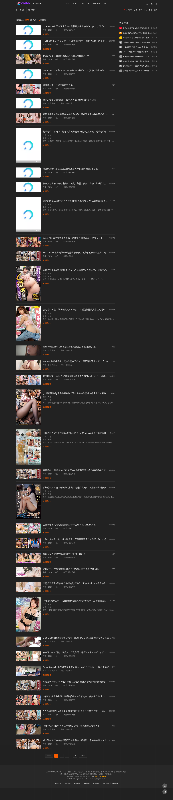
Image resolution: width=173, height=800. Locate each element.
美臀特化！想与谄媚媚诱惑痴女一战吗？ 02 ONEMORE (69, 525)
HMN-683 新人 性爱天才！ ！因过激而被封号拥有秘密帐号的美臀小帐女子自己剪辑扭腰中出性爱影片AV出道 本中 (96, 41)
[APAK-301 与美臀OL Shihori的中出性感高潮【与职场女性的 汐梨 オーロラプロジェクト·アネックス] (28, 74)
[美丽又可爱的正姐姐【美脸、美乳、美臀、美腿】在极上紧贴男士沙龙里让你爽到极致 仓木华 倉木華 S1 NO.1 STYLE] (28, 187)
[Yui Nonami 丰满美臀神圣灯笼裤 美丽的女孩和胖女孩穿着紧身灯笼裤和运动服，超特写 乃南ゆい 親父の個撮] (28, 256)
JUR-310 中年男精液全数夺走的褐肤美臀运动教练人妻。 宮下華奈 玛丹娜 (77, 26)
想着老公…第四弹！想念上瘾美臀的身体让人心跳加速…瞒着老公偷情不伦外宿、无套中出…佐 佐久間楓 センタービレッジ (101, 131)
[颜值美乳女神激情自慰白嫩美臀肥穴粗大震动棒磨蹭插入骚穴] (28, 572)
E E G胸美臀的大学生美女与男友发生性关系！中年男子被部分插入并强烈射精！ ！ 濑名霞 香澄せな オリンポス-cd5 (98, 711)
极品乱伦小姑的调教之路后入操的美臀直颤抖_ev (66, 56)
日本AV (76, 3)
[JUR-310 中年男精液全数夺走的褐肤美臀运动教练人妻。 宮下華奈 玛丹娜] (28, 30)
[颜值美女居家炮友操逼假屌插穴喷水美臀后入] (28, 558)
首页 (67, 3)
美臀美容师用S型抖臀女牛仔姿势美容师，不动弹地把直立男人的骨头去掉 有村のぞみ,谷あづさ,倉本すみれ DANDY (97, 583)
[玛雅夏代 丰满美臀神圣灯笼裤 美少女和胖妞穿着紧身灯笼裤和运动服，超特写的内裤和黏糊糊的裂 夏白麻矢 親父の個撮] (28, 685)
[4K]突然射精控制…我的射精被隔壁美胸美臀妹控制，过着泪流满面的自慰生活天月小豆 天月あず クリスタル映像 (96, 600)
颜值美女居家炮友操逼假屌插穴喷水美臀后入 (64, 554)
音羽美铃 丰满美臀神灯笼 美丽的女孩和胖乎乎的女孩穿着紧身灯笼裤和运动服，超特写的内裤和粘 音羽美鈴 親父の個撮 (99, 470)
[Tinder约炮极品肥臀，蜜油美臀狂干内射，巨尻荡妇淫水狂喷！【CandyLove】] (28, 365)
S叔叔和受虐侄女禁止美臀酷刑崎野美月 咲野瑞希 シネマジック (73, 238)
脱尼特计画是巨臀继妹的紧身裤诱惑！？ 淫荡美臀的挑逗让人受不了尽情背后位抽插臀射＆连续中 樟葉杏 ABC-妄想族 (98, 309)
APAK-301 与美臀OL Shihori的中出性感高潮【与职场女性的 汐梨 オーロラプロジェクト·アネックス (90, 70)
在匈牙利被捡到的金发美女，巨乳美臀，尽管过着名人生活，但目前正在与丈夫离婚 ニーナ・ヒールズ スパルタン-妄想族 (100, 652)
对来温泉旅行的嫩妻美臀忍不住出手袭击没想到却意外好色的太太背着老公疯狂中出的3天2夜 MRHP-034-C (93, 740)
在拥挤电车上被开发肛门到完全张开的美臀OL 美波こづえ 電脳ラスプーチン (79, 270)
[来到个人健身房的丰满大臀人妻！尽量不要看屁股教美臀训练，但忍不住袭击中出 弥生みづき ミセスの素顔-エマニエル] (28, 543)
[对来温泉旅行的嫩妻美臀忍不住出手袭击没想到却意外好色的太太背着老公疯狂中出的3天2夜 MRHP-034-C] (28, 744)
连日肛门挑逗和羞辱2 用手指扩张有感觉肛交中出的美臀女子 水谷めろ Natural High (82, 696)
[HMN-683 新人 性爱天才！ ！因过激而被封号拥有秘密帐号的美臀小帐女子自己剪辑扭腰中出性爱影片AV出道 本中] (28, 45)
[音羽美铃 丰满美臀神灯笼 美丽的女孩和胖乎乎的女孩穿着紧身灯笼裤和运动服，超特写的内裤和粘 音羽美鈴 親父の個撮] (28, 474)
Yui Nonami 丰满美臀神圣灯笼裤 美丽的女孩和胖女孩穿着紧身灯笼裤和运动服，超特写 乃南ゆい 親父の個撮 (94, 252)
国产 (106, 3)
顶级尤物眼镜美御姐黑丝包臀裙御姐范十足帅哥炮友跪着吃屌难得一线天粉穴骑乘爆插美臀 (85, 114)
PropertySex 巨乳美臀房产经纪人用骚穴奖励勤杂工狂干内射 (71, 726)
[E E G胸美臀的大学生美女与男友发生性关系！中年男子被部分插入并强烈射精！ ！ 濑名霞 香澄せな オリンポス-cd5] (28, 715)
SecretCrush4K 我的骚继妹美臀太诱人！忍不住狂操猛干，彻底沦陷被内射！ (79, 667)
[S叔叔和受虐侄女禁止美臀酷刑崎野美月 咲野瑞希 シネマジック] (28, 242)
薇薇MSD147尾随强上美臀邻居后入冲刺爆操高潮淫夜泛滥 (70, 169)
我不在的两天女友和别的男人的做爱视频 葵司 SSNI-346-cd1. (145, 28)
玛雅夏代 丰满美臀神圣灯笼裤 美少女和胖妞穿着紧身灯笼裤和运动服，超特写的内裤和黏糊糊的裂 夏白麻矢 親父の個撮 (99, 682)
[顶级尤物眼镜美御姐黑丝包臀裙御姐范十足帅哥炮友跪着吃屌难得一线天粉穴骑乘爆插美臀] (28, 118)
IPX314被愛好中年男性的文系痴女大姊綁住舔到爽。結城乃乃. (145, 52)
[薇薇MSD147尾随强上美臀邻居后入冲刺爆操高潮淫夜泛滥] (28, 172)
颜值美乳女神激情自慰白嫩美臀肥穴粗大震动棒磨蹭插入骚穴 (71, 568)
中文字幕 (85, 3)
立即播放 (47, 34)
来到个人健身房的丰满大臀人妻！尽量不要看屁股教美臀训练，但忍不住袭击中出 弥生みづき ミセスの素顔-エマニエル (99, 539)
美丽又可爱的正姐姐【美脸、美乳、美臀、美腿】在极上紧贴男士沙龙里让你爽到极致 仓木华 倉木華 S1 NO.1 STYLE (98, 183)
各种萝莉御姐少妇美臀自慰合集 (58, 85)
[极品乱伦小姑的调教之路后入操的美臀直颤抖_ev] (28, 59)
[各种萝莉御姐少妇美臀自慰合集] (28, 89)
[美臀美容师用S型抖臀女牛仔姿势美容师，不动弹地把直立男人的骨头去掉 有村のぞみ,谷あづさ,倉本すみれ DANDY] (28, 587)
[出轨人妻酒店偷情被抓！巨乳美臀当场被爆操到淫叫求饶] (28, 103)
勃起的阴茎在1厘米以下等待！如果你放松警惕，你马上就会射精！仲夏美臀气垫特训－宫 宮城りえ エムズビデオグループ (100, 201)
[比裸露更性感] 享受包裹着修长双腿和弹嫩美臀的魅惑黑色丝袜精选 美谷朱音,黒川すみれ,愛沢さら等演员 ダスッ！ (97, 393)
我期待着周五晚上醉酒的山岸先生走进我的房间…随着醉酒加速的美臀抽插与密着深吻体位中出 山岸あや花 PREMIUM (98, 487)
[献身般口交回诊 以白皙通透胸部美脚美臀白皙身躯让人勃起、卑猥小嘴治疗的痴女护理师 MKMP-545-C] (28, 380)
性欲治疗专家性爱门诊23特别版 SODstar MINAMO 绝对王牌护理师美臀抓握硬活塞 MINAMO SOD (89, 433)
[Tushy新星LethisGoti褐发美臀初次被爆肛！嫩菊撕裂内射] (28, 350)
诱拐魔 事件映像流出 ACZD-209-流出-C (137, 71)
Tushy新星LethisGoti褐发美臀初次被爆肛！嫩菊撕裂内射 (69, 347)
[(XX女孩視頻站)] (23, 3)
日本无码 (96, 3)
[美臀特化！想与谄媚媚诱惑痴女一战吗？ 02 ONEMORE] (28, 528)
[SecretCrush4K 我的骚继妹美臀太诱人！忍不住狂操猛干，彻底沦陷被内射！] (28, 671)
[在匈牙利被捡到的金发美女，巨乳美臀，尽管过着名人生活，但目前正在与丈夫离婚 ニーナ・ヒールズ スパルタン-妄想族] (28, 656)
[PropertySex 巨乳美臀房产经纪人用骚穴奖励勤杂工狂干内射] (28, 729)
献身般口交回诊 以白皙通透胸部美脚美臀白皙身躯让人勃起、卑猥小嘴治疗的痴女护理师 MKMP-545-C (91, 376)
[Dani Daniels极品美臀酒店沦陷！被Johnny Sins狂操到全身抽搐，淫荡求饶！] (28, 642)
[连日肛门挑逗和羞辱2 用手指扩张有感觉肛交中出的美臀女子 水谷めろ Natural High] (28, 700)
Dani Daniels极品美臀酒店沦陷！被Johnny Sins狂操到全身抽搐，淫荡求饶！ (79, 638)
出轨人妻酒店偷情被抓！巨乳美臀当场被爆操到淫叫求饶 (69, 100)
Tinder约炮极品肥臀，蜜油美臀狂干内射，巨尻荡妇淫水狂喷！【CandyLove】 (80, 361)
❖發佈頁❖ (37, 3)
